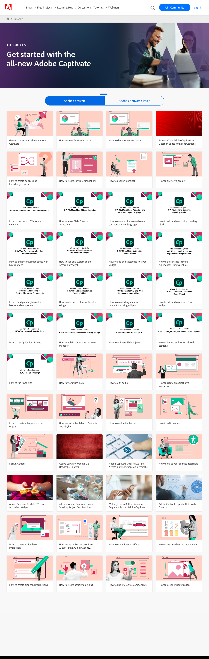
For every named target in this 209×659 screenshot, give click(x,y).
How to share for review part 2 (125, 140)
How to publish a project (122, 180)
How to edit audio (118, 382)
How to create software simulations (77, 180)
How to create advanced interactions (178, 544)
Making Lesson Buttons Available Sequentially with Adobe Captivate (127, 505)
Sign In (198, 7)
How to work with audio (72, 382)
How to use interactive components (127, 584)
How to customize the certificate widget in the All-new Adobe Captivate (76, 548)
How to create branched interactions (28, 584)
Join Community (174, 7)
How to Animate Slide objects (124, 342)
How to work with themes (122, 423)
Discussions (85, 7)
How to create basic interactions (76, 584)
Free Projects (45, 7)
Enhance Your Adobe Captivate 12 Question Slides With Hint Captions (177, 142)
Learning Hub (65, 7)
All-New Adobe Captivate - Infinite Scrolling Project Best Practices (77, 505)
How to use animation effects (124, 544)
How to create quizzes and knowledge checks (23, 182)
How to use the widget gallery (174, 584)
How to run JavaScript (20, 382)
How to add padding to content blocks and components (25, 303)
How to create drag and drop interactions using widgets (124, 303)
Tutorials (99, 7)
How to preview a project (172, 180)
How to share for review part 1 (75, 140)
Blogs (29, 7)
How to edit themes (169, 423)
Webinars (113, 7)
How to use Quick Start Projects (26, 342)
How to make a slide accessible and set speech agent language (127, 223)
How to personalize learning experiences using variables (173, 263)
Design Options (17, 463)
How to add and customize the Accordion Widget (75, 263)
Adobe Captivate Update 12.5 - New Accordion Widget (27, 505)
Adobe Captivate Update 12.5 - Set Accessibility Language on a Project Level (127, 467)
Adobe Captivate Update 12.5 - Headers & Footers (75, 465)
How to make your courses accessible (178, 463)
